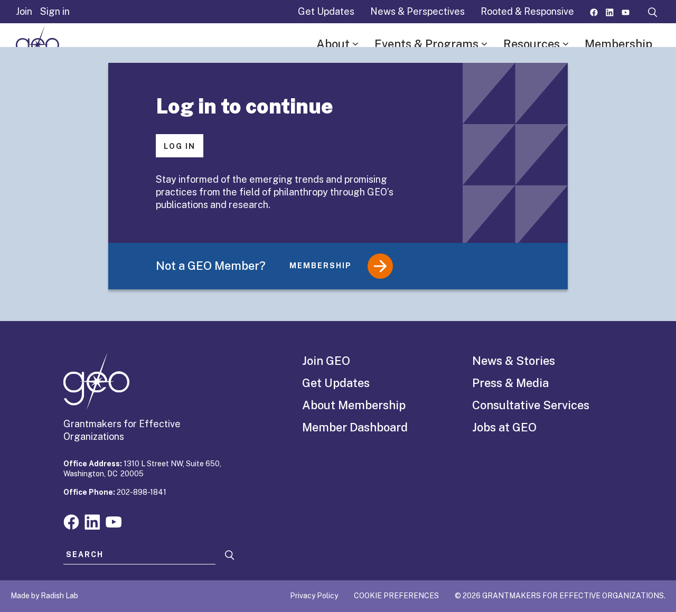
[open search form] (652, 12)
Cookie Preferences (396, 595)
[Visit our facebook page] (594, 11)
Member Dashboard (355, 427)
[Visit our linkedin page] (610, 11)
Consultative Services (530, 405)
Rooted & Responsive (527, 11)
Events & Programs (426, 44)
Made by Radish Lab (44, 595)
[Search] (230, 555)
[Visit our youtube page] (626, 11)
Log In (179, 146)
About (333, 44)
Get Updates (326, 11)
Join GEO (326, 361)
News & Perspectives (417, 11)
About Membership (354, 405)
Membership (618, 44)
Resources (531, 44)
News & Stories (513, 361)
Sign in (55, 11)
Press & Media (510, 383)
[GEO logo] (37, 44)
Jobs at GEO (504, 427)
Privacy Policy (314, 595)
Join (24, 11)
